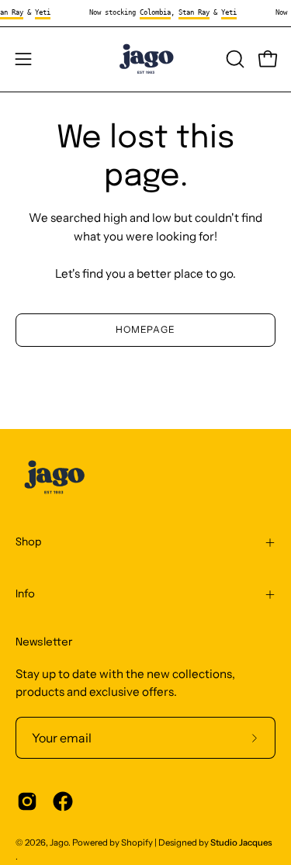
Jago (59, 842)
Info (25, 594)
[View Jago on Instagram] (27, 801)
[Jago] (146, 59)
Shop (29, 542)
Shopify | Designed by (196, 842)
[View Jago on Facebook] (62, 801)
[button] (233, 59)
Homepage (145, 329)
